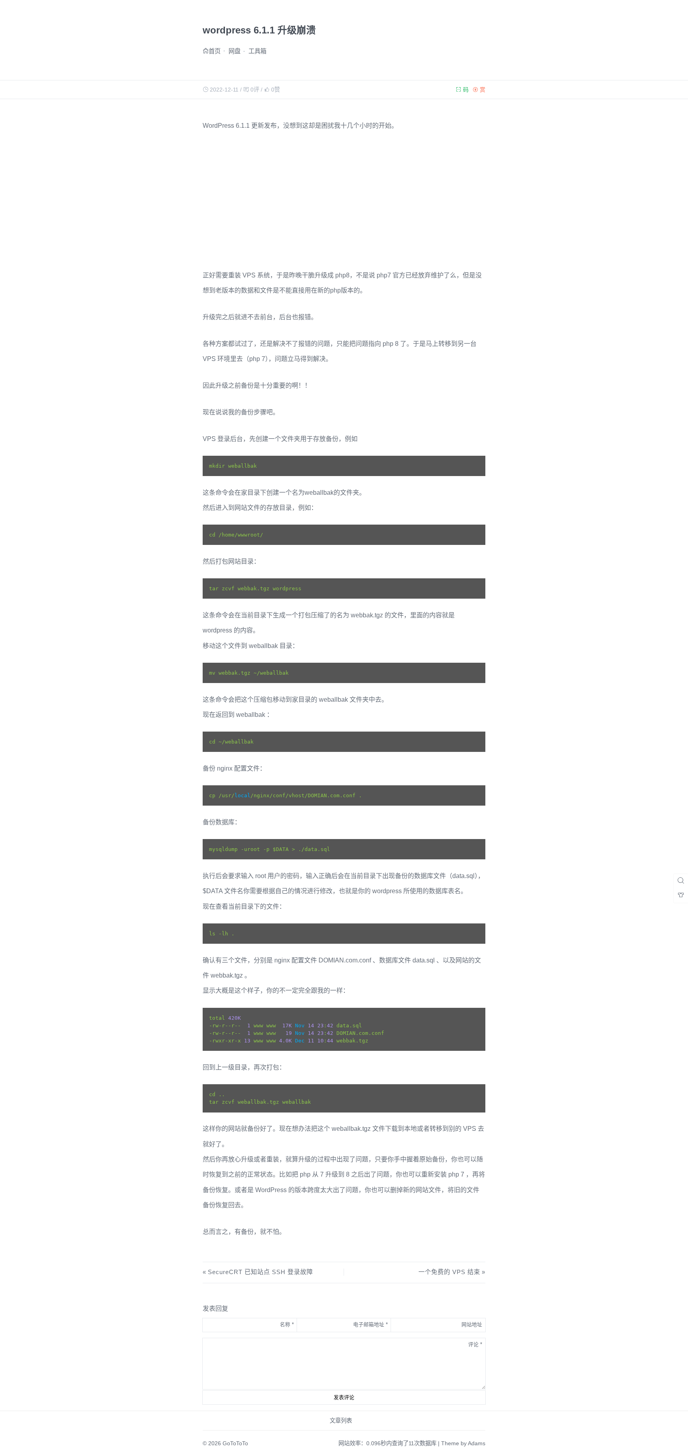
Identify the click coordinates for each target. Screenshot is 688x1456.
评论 (475, 1344)
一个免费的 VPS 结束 (449, 1272)
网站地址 (471, 1324)
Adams (476, 1443)
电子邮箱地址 (370, 1324)
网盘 (234, 51)
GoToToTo (235, 1443)
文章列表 (341, 1420)
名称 (287, 1324)
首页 (215, 51)
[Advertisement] (344, 200)
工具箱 (257, 51)
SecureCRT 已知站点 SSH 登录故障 (260, 1272)
